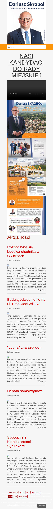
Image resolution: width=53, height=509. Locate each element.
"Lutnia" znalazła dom (24, 347)
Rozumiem (42, 506)
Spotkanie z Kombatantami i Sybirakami (20, 441)
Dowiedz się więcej (30, 506)
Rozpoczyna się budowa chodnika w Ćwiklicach (23, 251)
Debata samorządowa (25, 391)
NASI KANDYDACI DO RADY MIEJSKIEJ (26, 66)
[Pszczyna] (26, 137)
